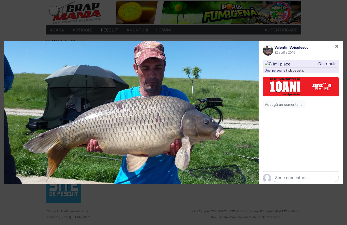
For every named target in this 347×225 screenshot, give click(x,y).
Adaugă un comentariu (284, 104)
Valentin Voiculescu (291, 47)
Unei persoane (275, 70)
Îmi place (281, 63)
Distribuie (327, 63)
